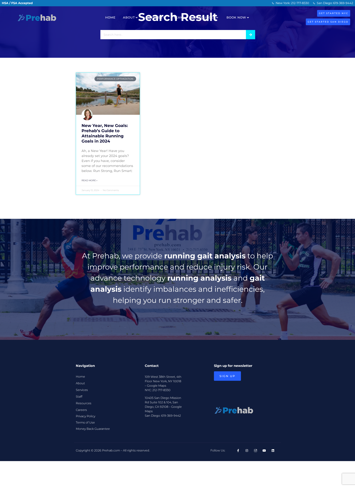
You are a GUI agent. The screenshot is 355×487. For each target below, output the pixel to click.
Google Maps (156, 385)
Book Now (236, 17)
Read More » (89, 180)
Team (178, 17)
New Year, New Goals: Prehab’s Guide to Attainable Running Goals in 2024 (105, 133)
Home (110, 17)
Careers (81, 410)
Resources (205, 17)
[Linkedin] (273, 450)
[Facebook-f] (238, 450)
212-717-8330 (161, 390)
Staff (79, 396)
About (129, 17)
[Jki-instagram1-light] (255, 450)
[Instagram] (247, 450)
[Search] (250, 34)
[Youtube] (264, 450)
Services (154, 17)
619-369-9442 (171, 415)
